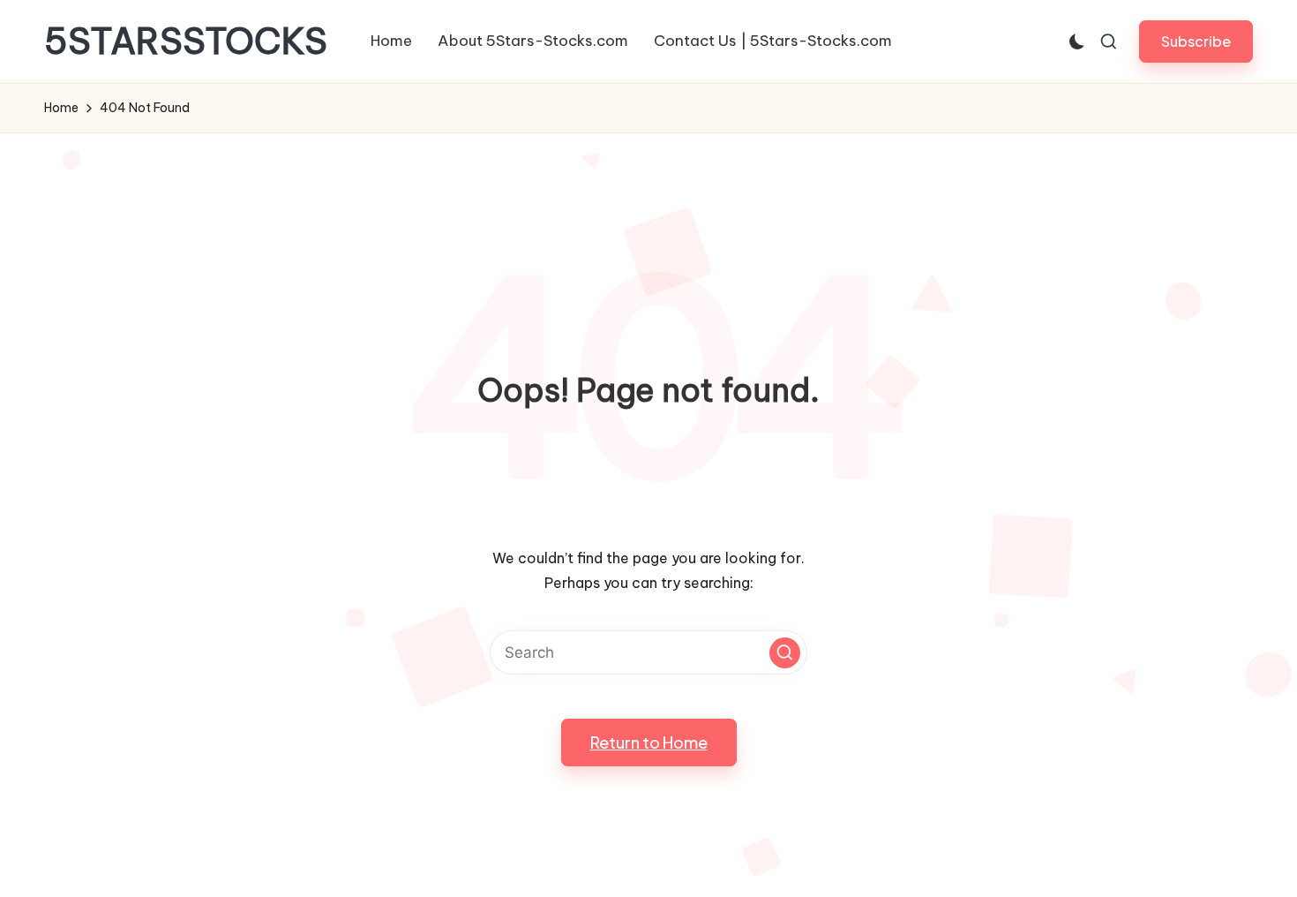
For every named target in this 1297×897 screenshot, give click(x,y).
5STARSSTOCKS (185, 41)
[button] (1196, 41)
